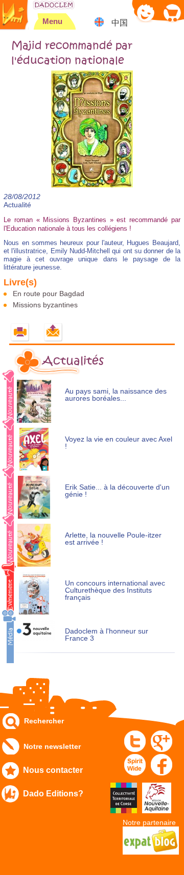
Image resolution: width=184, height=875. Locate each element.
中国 (119, 22)
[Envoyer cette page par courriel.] (53, 332)
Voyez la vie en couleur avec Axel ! (118, 442)
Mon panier (171, 12)
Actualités (73, 361)
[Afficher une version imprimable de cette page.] (20, 332)
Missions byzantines (45, 305)
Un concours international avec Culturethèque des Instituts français (115, 590)
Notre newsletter (52, 746)
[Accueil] (54, 5)
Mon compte (146, 12)
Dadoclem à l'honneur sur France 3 (106, 634)
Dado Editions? (53, 793)
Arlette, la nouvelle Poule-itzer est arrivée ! (113, 538)
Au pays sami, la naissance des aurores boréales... (116, 394)
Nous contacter (53, 770)
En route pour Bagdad (48, 293)
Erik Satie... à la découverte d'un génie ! (117, 490)
